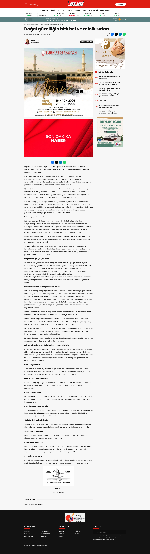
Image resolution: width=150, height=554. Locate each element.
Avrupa (61, 10)
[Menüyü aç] (26, 4)
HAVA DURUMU (28, 536)
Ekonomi (77, 10)
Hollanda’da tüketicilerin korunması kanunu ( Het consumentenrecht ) (107, 112)
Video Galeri (105, 10)
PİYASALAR (27, 534)
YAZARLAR (27, 531)
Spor (84, 10)
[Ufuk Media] (76, 4)
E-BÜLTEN (97, 527)
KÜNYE (77, 534)
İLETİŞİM (61, 536)
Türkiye (53, 10)
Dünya (69, 10)
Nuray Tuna (35, 41)
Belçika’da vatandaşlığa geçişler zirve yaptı (49, 20)
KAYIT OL (61, 531)
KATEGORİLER (30, 527)
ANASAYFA (27, 24)
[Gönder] (124, 532)
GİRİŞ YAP (78, 531)
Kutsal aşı (102, 100)
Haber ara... (33, 4)
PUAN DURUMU (45, 531)
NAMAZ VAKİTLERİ (46, 534)
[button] (29, 19)
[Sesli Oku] (108, 34)
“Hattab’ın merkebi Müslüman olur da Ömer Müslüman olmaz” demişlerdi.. (110, 83)
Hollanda (44, 10)
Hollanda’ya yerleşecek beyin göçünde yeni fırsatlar (109, 95)
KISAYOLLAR (64, 527)
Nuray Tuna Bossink (58, 492)
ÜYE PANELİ (62, 534)
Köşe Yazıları (34, 24)
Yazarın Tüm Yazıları (86, 41)
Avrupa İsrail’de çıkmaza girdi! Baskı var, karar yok (109, 106)
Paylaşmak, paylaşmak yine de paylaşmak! (109, 78)
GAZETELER (44, 536)
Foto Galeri (93, 10)
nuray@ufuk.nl (35, 42)
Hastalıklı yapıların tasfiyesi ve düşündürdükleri (109, 89)
